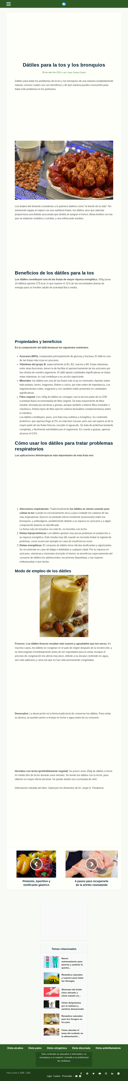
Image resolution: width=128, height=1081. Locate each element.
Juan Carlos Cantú (76, 72)
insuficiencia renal (82, 541)
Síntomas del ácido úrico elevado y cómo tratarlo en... (72, 992)
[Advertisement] (64, 35)
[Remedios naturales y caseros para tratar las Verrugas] (53, 978)
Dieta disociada (81, 1048)
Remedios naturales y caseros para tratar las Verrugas (72, 977)
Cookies (57, 1076)
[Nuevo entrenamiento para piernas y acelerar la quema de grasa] (53, 962)
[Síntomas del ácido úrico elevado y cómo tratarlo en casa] (53, 992)
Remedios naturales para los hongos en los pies (72, 1019)
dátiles (80, 210)
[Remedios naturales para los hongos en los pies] (53, 1019)
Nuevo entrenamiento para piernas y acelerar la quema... (72, 963)
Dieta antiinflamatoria (108, 1048)
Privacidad (67, 1076)
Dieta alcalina (15, 1048)
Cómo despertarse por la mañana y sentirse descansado (73, 1005)
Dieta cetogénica (57, 1048)
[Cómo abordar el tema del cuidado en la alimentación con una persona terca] (53, 1032)
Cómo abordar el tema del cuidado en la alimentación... (72, 1033)
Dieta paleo (35, 1048)
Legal (49, 1076)
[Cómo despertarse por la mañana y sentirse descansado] (53, 1004)
